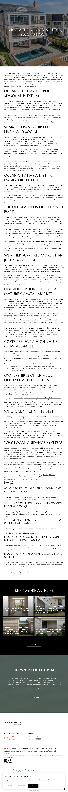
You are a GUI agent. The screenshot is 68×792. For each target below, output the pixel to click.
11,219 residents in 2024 (44, 107)
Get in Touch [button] (34, 697)
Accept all (33, 786)
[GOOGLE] (28, 770)
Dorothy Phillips (49, 475)
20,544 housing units (31, 301)
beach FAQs (44, 139)
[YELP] (24, 770)
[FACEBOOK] (5, 770)
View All (34, 644)
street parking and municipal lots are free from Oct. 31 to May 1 (37, 398)
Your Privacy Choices (34, 790)
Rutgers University (47, 267)
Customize (21, 786)
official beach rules (11, 189)
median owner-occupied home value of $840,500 (43, 354)
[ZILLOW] (33, 770)
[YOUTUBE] (19, 770)
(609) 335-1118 (9, 737)
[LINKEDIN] (15, 770)
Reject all (10, 786)
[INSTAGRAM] (10, 770)
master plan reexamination (17, 328)
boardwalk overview (22, 221)
